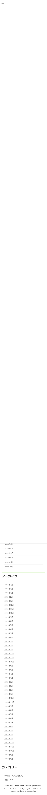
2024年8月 (9, 670)
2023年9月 (9, 706)
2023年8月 (9, 710)
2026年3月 (9, 593)
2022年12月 (9, 548)
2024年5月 (9, 682)
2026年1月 (9, 601)
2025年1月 (9, 650)
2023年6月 (9, 718)
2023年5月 (9, 722)
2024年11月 (9, 658)
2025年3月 (9, 641)
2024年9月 (9, 666)
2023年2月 (9, 735)
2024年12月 (9, 654)
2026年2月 (9, 597)
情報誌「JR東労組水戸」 (14, 776)
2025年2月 (9, 645)
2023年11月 (9, 702)
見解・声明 (9, 780)
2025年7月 (9, 625)
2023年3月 (9, 730)
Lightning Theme (27, 789)
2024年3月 (9, 686)
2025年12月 (9, 605)
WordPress (15, 789)
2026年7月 (9, 585)
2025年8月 (9, 621)
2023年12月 (9, 698)
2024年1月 (9, 694)
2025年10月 (9, 613)
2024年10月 (9, 662)
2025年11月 (9, 609)
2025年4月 (9, 637)
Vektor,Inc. (25, 791)
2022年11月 (9, 553)
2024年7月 (9, 674)
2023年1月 (9, 544)
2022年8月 (9, 567)
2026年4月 (9, 589)
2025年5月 (9, 633)
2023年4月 (9, 726)
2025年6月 (9, 629)
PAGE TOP (43, 768)
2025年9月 (9, 617)
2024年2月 (9, 690)
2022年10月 (9, 557)
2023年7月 (9, 714)
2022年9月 (9, 562)
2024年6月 (9, 678)
